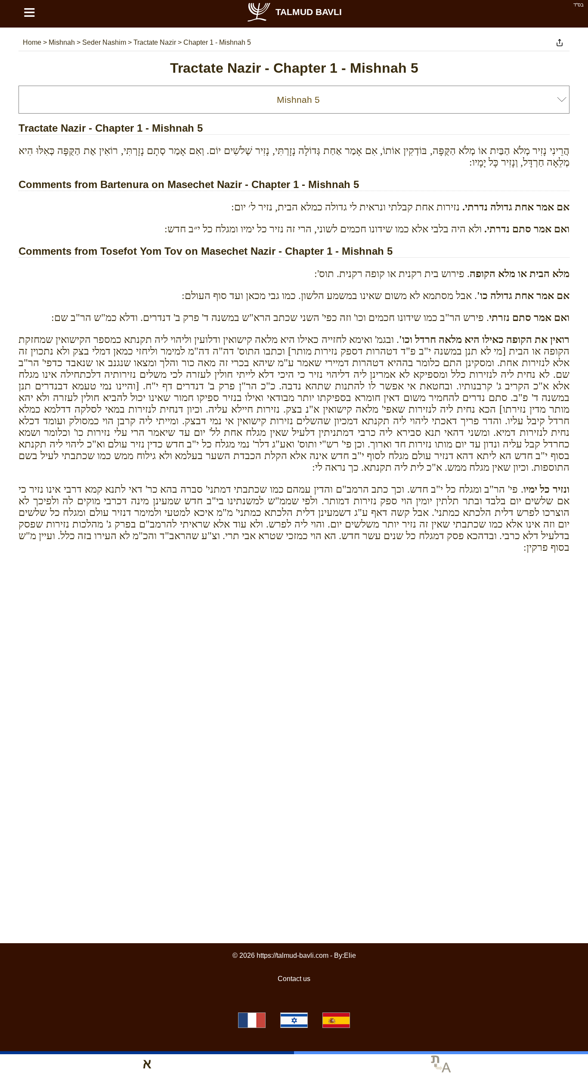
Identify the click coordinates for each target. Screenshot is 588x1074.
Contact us (294, 978)
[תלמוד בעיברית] (294, 1020)
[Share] (559, 42)
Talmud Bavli (308, 12)
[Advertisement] (294, 598)
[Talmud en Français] (252, 1020)
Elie (350, 955)
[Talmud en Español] (336, 1020)
